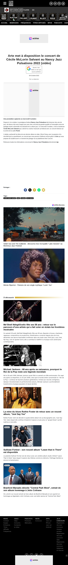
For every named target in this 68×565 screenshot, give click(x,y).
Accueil (4, 23)
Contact (6, 521)
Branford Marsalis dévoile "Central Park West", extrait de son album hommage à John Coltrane (32, 489)
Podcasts (58, 23)
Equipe (5, 523)
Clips (15, 521)
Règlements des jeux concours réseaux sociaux (60, 527)
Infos (50, 23)
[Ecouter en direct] (55, 3)
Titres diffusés (39, 23)
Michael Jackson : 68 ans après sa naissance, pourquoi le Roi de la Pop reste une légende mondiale (32, 370)
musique (23, 198)
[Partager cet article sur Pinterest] (34, 191)
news (18, 198)
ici (57, 142)
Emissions (6, 525)
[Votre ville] (51, 3)
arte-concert (30, 198)
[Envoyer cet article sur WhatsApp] (38, 191)
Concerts (17, 523)
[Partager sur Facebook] (25, 191)
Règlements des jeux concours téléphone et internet (60, 546)
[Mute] (33, 10)
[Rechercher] (59, 3)
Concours (38, 521)
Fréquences (26, 23)
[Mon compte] (63, 3)
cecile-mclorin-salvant (10, 198)
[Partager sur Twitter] (29, 191)
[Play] (2, 15)
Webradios (14, 23)
